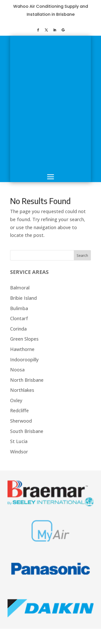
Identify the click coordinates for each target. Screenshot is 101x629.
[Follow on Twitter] (46, 30)
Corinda (18, 329)
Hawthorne (22, 349)
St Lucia (18, 441)
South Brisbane (26, 431)
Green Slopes (24, 339)
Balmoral (20, 287)
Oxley (16, 400)
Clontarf (19, 318)
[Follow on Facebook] (38, 30)
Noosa (17, 369)
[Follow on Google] (63, 30)
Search (82, 255)
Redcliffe (19, 410)
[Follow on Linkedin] (55, 30)
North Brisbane (27, 380)
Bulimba (19, 308)
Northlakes (22, 390)
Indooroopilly (24, 359)
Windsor (19, 451)
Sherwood (21, 421)
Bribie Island (23, 298)
